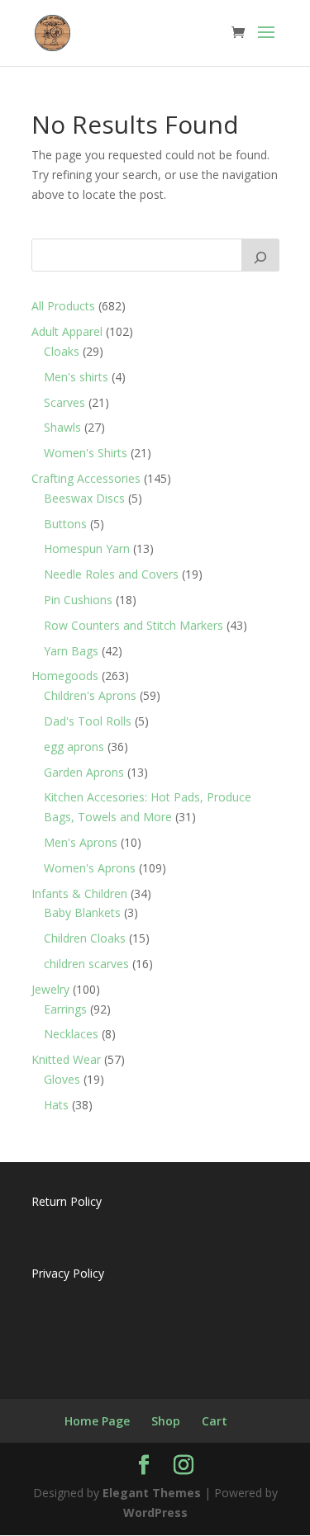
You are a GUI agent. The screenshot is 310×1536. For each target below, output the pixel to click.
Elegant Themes (152, 1493)
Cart (214, 1421)
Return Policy (66, 1201)
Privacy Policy (67, 1273)
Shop (165, 1421)
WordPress (155, 1512)
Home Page (97, 1421)
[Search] (260, 255)
